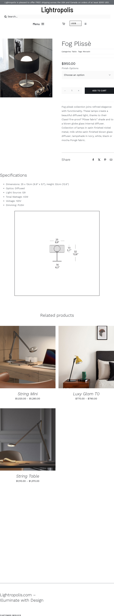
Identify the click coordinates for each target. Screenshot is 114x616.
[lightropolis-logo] (57, 6)
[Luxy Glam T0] (86, 357)
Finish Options (70, 68)
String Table (27, 476)
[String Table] (28, 439)
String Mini (28, 393)
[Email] (111, 160)
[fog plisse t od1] (57, 253)
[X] (99, 160)
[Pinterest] (105, 160)
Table (74, 52)
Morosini (86, 52)
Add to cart (99, 90)
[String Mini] (28, 357)
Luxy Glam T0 (86, 393)
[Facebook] (93, 160)
